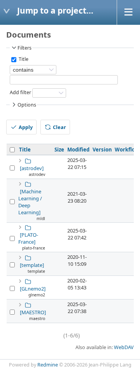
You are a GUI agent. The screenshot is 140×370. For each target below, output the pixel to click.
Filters (25, 48)
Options (27, 105)
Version (102, 149)
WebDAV (124, 347)
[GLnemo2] (33, 288)
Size (59, 149)
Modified (78, 149)
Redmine (47, 364)
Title (23, 59)
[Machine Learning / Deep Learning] (30, 202)
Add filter (20, 92)
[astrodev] (32, 168)
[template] (32, 265)
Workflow (127, 149)
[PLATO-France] (28, 238)
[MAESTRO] (33, 312)
